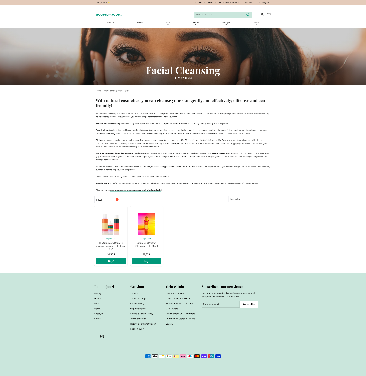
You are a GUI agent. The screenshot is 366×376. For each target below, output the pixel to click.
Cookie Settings (138, 298)
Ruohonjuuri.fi (264, 2)
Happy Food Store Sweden (143, 324)
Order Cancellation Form (178, 298)
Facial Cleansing (110, 91)
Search (169, 324)
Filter (106, 199)
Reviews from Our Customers (180, 313)
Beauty (110, 22)
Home (196, 22)
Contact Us (248, 2)
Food (168, 22)
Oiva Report (172, 308)
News (211, 2)
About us (198, 2)
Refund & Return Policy (141, 313)
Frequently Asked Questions (180, 303)
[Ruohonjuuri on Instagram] (102, 336)
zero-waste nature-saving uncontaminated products (135, 190)
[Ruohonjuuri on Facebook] (96, 336)
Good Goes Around (228, 2)
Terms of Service (138, 318)
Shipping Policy (138, 308)
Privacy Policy (137, 303)
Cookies (134, 293)
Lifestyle (226, 22)
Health (140, 22)
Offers (256, 22)
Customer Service (175, 293)
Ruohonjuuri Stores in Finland (180, 318)
